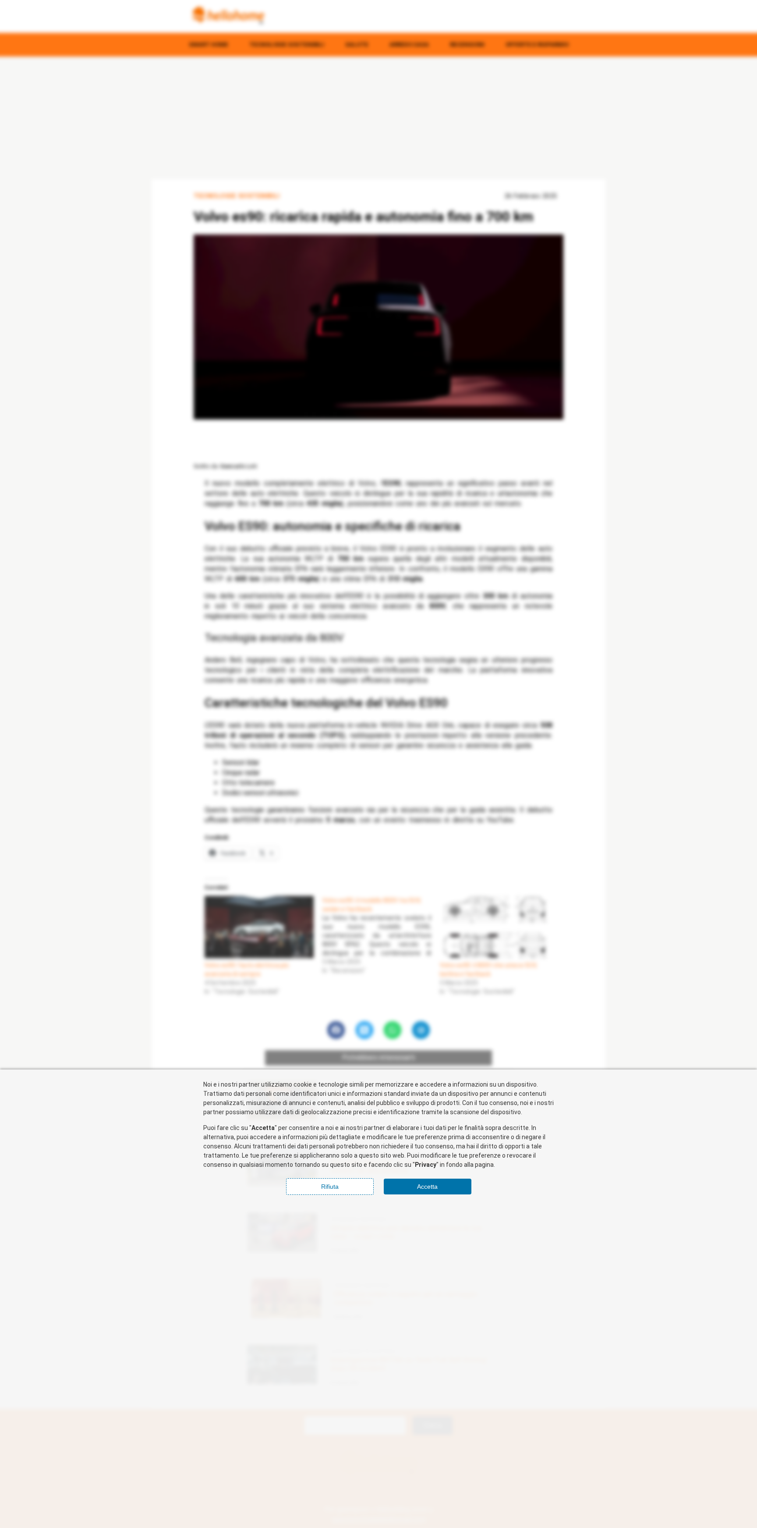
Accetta (427, 1186)
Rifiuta (330, 1186)
